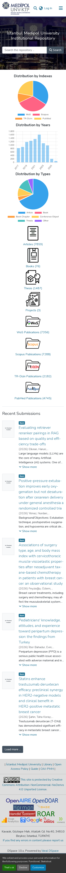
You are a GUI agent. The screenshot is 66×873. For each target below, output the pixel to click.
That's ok (9, 867)
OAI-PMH (47, 769)
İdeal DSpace (50, 851)
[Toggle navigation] (61, 8)
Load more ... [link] (13, 749)
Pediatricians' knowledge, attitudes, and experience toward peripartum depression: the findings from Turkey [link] (41, 631)
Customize (38, 867)
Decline (23, 867)
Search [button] (56, 50)
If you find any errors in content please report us (33, 840)
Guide (34, 769)
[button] (16, 8)
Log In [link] (48, 8)
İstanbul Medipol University (24, 764)
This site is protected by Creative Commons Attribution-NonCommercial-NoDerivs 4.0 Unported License (33, 784)
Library (48, 764)
